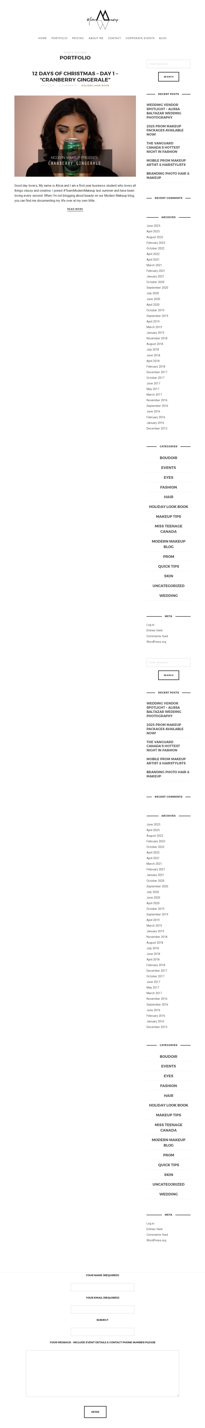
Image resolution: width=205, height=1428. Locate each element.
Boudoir (168, 458)
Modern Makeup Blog (168, 544)
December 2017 (157, 372)
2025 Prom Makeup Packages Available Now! (165, 130)
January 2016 (155, 423)
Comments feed (157, 636)
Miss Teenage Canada (168, 528)
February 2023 (156, 243)
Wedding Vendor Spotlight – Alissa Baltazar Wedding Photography (164, 111)
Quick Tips (168, 566)
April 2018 (153, 361)
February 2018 (156, 366)
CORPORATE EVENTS (140, 38)
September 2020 (157, 287)
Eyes (168, 477)
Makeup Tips (168, 516)
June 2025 (153, 226)
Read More (75, 209)
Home (42, 38)
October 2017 (155, 378)
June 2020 (153, 299)
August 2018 (155, 344)
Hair (168, 497)
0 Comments (68, 85)
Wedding (168, 595)
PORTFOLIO (59, 38)
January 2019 (155, 333)
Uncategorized (169, 585)
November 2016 (157, 400)
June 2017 (153, 383)
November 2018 (157, 338)
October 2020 (155, 282)
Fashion (168, 487)
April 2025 (153, 231)
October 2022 (155, 248)
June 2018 (153, 355)
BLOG (163, 38)
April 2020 (153, 304)
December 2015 (157, 428)
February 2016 (156, 417)
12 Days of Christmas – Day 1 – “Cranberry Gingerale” (75, 76)
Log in (150, 625)
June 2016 (153, 411)
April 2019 (153, 321)
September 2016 (157, 406)
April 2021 (153, 259)
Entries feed (154, 630)
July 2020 (153, 293)
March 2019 (154, 327)
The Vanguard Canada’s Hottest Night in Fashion (163, 147)
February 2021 (156, 271)
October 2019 (155, 310)
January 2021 (155, 276)
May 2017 (153, 389)
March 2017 (154, 394)
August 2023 (155, 237)
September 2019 (157, 316)
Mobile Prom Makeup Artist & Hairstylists (166, 162)
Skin (168, 576)
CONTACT (114, 38)
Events (168, 467)
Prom (168, 556)
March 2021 (154, 265)
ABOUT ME (96, 38)
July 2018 (153, 349)
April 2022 (153, 254)
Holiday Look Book (95, 85)
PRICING (78, 38)
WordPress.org (156, 642)
